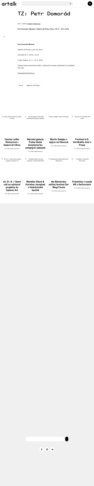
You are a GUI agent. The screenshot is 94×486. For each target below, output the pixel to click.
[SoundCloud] (52, 449)
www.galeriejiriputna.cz (26, 73)
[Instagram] (47, 449)
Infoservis (36, 24)
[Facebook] (41, 449)
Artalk (29, 24)
